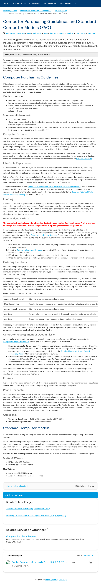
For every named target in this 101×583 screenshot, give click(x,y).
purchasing (81, 33)
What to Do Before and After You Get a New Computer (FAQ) (54, 186)
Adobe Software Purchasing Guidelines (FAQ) (28, 508)
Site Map (63, 580)
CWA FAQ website (84, 158)
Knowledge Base (10, 10)
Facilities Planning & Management (26, 3)
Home (5, 3)
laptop (53, 33)
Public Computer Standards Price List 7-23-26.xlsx (40, 562)
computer (10, 33)
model (61, 33)
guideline (37, 33)
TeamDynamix (51, 580)
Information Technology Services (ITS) (36, 10)
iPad (46, 33)
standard (92, 33)
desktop (21, 33)
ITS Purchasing (61, 10)
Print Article (15, 495)
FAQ (29, 33)
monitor (70, 33)
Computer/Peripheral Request (44, 235)
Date (91, 555)
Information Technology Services (57, 3)
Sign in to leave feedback (17, 486)
